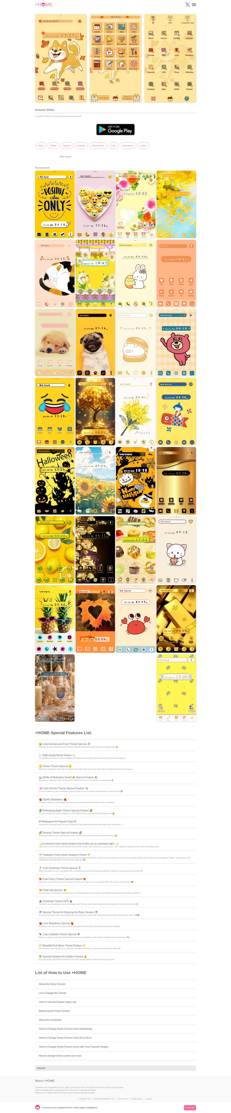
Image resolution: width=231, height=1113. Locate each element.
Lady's (143, 145)
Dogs (41, 145)
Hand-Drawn (98, 145)
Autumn (67, 145)
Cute (113, 145)
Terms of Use (122, 1099)
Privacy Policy (136, 1099)
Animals (81, 145)
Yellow (53, 145)
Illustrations (128, 145)
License (149, 1099)
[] (192, 1068)
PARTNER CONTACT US (104, 1099)
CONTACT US (84, 1099)
